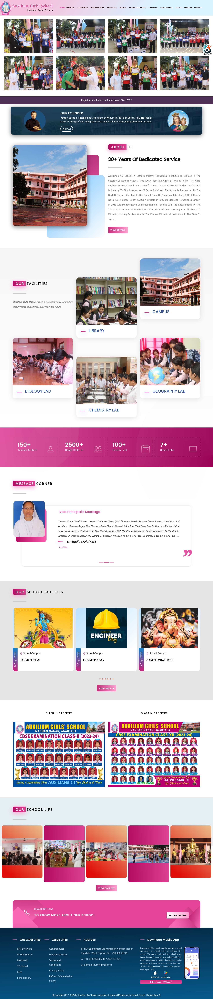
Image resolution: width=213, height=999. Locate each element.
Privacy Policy (56, 970)
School (69, 7)
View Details (118, 229)
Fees (19, 972)
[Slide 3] (112, 562)
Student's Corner (136, 7)
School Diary (24, 977)
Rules (122, 7)
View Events (106, 688)
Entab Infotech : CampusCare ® (146, 995)
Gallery (152, 7)
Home (62, 7)
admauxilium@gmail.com (98, 964)
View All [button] (66, 128)
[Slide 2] (106, 562)
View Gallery (106, 888)
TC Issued (22, 966)
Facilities (188, 7)
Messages (111, 7)
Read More (63, 547)
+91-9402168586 (178, 915)
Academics (82, 7)
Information (97, 7)
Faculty (179, 7)
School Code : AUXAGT (161, 982)
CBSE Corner (165, 7)
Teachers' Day (64, 660)
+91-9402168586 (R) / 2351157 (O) (102, 958)
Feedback (22, 960)
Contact (198, 7)
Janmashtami (189, 660)
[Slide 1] (101, 562)
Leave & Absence (58, 954)
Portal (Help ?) (25, 954)
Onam (121, 660)
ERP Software (24, 948)
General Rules (56, 948)
